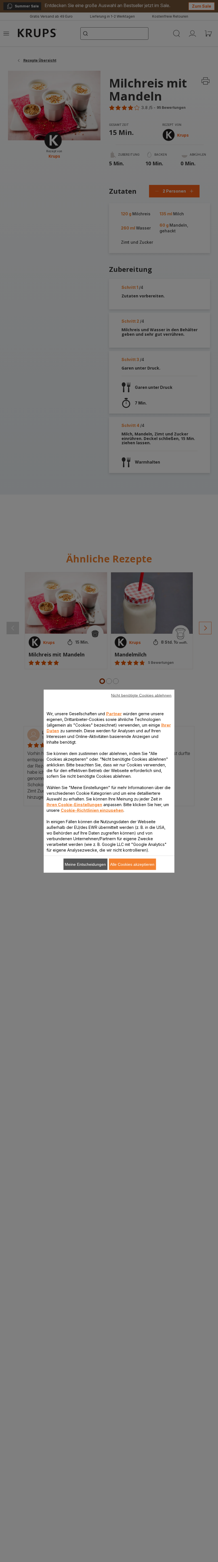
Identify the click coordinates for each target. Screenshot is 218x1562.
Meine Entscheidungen (85, 864)
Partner (114, 713)
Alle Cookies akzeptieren (132, 864)
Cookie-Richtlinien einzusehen (92, 810)
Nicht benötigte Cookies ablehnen (141, 695)
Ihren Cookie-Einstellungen (74, 804)
